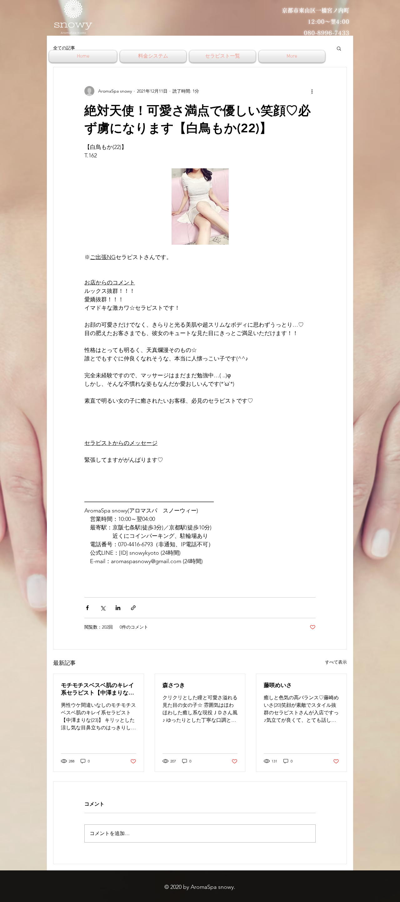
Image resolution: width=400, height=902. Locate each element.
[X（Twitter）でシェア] (103, 608)
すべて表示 (336, 662)
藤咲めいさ (278, 685)
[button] (339, 48)
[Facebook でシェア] (87, 608)
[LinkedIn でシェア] (118, 608)
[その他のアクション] (312, 91)
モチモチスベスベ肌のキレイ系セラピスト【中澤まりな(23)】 (97, 688)
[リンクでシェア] (133, 608)
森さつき (173, 685)
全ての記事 (64, 48)
